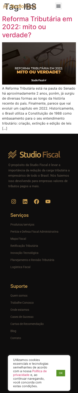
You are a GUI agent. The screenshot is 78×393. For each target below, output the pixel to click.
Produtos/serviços (22, 224)
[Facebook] (36, 201)
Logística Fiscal (20, 267)
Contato (15, 338)
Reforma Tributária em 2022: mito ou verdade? (37, 27)
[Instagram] (13, 201)
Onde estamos (19, 309)
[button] (58, 5)
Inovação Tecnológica (24, 253)
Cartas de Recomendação (27, 324)
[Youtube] (48, 201)
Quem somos (18, 295)
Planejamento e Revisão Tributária (32, 260)
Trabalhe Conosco (22, 302)
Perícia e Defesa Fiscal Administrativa (34, 231)
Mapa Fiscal (18, 238)
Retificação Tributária (24, 245)
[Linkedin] (25, 201)
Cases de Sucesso (21, 316)
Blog (13, 331)
